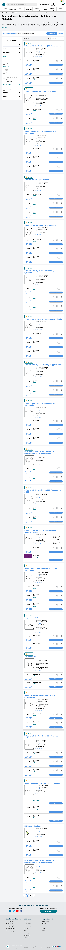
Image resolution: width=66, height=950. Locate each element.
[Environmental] (6, 926)
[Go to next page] (33, 895)
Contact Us (44, 923)
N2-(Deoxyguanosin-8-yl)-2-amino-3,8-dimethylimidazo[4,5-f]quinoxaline (39, 452)
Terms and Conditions (26, 946)
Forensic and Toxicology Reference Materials (17, 12)
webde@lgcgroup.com (54, 0)
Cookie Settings (48, 946)
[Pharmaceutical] (6, 923)
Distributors (44, 926)
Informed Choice (27, 933)
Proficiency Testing (11, 931)
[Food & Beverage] (6, 925)
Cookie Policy (41, 946)
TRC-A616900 (45, 367)
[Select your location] (62, 1)
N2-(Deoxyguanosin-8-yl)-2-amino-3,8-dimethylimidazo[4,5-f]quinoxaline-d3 (39, 861)
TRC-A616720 (45, 94)
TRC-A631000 (45, 407)
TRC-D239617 (45, 865)
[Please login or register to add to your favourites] (53, 61)
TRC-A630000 (45, 572)
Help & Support (17, 0)
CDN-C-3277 (44, 620)
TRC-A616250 (45, 785)
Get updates (47, 911)
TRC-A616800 (45, 227)
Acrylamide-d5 (30, 657)
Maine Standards (27, 926)
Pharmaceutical (11, 923)
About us (4, 0)
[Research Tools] (6, 921)
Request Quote (56, 559)
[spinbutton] (58, 61)
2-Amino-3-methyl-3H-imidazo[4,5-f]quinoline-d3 (43, 91)
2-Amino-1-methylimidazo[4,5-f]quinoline (40, 225)
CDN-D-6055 (44, 659)
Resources (12, 0)
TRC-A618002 (45, 534)
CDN (40, 623)
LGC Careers (26, 925)
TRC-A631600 (45, 135)
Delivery (43, 928)
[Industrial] (6, 930)
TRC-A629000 (45, 182)
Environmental (10, 926)
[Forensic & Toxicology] (6, 928)
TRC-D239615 (45, 456)
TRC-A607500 (45, 740)
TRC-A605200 (45, 321)
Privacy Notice (34, 946)
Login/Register (51, 33)
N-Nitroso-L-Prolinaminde (34, 826)
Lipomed (26, 939)
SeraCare (26, 928)
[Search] (35, 4)
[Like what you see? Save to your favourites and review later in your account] (59, 4)
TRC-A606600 (45, 48)
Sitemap (43, 930)
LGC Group (26, 921)
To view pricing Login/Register (28, 65)
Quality (7, 0)
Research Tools (11, 921)
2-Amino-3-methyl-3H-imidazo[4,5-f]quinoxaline (43, 365)
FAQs (43, 925)
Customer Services (46, 921)
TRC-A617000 (45, 275)
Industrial (9, 930)
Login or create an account (10, 33)
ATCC (25, 930)
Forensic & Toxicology (12, 928)
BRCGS (25, 932)
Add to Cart (56, 64)
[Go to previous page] (24, 895)
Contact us (23, 0)
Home (3, 12)
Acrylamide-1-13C (31, 618)
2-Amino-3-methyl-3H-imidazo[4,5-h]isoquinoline (43, 783)
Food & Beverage (11, 925)
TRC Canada (26, 937)
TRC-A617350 (45, 699)
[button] (11, 45)
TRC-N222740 (45, 828)
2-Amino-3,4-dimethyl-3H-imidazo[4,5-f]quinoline (43, 319)
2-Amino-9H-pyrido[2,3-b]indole (36, 180)
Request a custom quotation (48, 932)
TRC (39, 51)
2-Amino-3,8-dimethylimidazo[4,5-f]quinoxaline (42, 46)
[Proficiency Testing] (6, 931)
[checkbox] (4, 59)
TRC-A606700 (45, 494)
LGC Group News (27, 923)
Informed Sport (27, 935)
